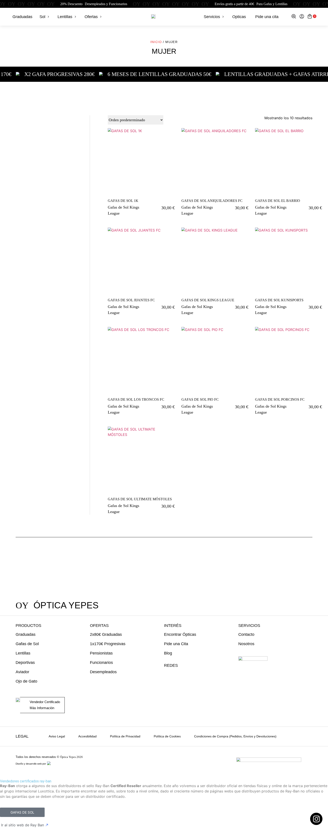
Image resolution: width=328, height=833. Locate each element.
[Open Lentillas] (75, 17)
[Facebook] (175, 674)
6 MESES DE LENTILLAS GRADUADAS (140, 74)
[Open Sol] (48, 17)
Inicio (156, 42)
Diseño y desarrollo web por (31, 763)
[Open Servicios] (223, 17)
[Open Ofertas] (101, 17)
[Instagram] (166, 674)
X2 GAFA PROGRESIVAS (40, 74)
